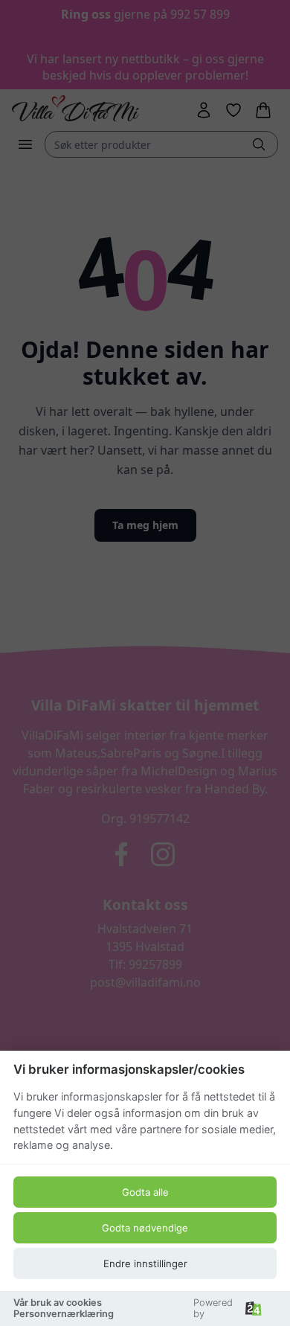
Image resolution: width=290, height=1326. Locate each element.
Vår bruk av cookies (57, 1302)
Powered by (213, 1308)
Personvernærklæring (63, 1313)
